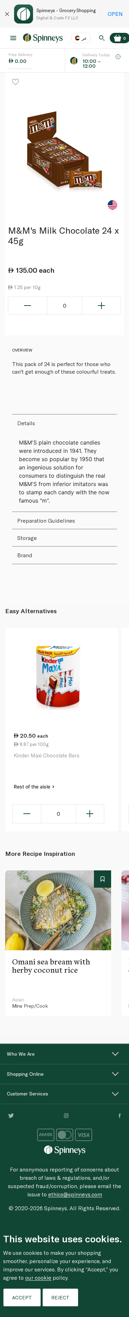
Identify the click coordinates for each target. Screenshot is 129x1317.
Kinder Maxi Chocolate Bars (46, 755)
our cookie (38, 1277)
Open (115, 13)
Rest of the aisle (33, 787)
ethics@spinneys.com (75, 1194)
